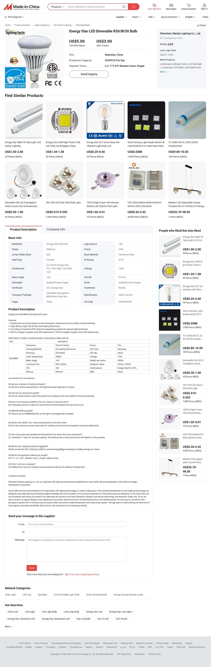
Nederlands (112, 647)
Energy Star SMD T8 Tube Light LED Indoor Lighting (193, 238)
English (28, 647)
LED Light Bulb (49, 611)
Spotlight (42, 594)
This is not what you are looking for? (45, 574)
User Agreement (124, 654)
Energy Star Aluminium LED (56, 618)
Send (31, 567)
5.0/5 (170, 44)
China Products (41, 643)
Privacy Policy (154, 654)
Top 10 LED (103, 618)
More (162, 71)
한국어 (132, 647)
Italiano (89, 647)
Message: (19, 539)
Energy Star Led (94, 611)
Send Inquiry (89, 74)
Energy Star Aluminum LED (21, 618)
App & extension (169, 16)
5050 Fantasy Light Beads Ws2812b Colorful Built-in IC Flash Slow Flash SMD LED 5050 (193, 312)
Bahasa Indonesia (197, 647)
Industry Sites (127, 643)
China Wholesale (92, 643)
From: (21, 524)
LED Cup (27, 594)
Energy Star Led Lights (120, 611)
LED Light (30, 611)
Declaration (140, 654)
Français (62, 647)
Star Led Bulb (83, 618)
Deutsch (99, 647)
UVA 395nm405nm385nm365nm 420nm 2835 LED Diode (193, 436)
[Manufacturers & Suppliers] (21, 6)
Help (150, 16)
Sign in (204, 8)
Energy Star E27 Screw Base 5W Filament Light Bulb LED (193, 288)
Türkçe (170, 647)
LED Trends (121, 618)
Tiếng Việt (180, 647)
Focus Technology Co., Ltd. (84, 654)
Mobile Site (177, 643)
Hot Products (25, 643)
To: (23, 532)
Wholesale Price (110, 643)
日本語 (142, 647)
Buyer (135, 16)
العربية (123, 647)
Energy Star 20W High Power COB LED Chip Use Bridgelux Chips (192, 263)
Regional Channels (144, 643)
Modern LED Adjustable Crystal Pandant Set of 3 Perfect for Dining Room (193, 460)
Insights (188, 643)
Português (50, 647)
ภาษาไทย (159, 647)
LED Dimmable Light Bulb (66, 594)
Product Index (162, 643)
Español (39, 647)
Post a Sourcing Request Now (82, 574)
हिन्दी (150, 647)
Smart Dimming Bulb (96, 594)
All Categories (15, 16)
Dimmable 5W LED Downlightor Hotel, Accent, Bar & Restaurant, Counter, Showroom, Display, (193, 362)
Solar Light (10, 594)
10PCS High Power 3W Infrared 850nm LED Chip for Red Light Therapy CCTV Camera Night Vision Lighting (193, 411)
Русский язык (76, 647)
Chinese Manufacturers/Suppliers (66, 643)
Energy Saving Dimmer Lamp (128, 594)
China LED (13, 611)
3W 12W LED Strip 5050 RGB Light (193, 386)
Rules (205, 16)
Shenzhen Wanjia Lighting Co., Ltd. (180, 33)
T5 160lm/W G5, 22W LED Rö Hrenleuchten (192, 337)
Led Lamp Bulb (71, 611)
